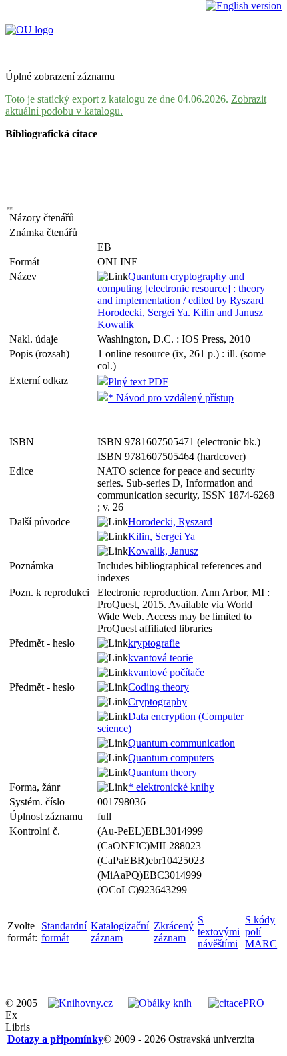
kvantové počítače (166, 672)
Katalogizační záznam (120, 931)
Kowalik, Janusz (163, 551)
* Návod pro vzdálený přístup (171, 397)
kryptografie (154, 643)
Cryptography (157, 701)
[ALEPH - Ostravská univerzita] (29, 29)
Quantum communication (181, 743)
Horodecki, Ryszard (170, 521)
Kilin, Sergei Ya (161, 536)
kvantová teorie (160, 657)
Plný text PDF (138, 381)
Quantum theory (162, 772)
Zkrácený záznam (174, 931)
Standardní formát (64, 931)
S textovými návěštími (219, 931)
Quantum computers (171, 757)
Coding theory (158, 687)
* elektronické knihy (171, 787)
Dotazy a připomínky (55, 1039)
